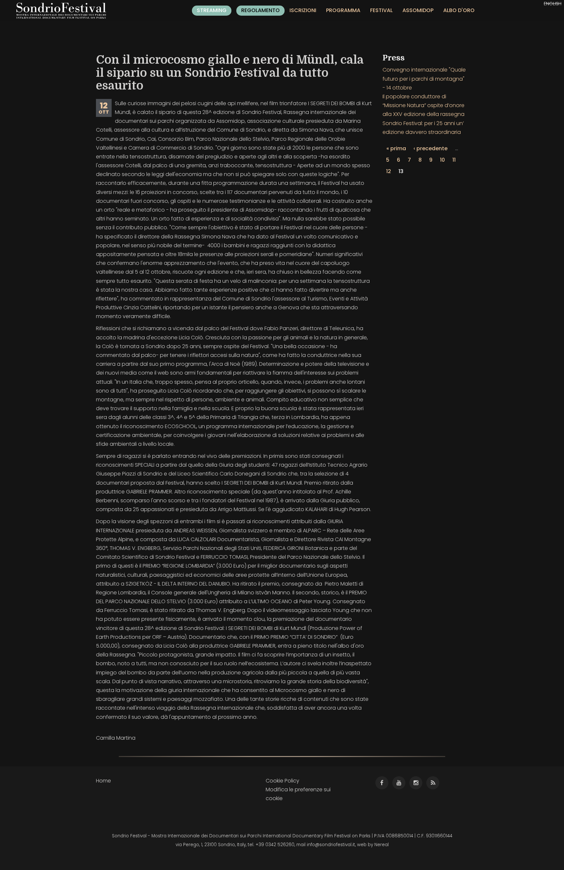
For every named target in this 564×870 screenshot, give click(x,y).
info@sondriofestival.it (331, 845)
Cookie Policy (282, 780)
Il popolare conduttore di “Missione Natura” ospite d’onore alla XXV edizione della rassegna (423, 105)
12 (388, 171)
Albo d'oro (459, 10)
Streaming (212, 10)
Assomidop (417, 10)
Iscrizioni (303, 10)
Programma (343, 10)
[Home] (63, 11)
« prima (396, 148)
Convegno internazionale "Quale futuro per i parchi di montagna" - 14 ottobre (424, 78)
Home (103, 780)
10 (442, 160)
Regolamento (260, 10)
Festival (381, 10)
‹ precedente (430, 148)
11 (454, 160)
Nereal (381, 845)
